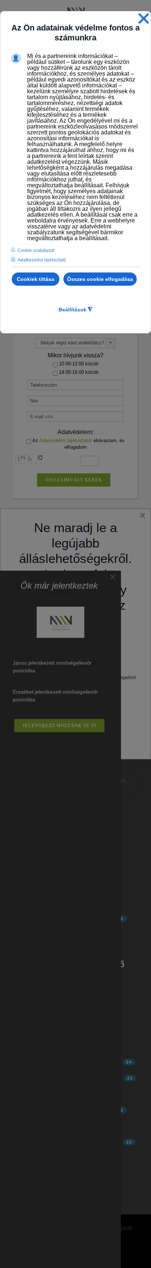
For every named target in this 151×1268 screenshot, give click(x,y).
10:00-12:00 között (78, 363)
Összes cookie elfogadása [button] (100, 279)
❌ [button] (144, 18)
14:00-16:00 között (78, 372)
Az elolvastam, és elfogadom (78, 444)
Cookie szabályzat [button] (36, 250)
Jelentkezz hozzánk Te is (59, 725)
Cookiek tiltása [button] (35, 279)
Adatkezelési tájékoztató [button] (42, 260)
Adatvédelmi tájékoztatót (65, 440)
